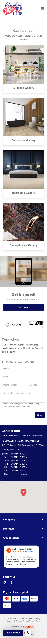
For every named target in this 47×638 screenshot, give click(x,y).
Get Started (23, 307)
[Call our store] (28, 633)
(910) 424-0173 (11, 449)
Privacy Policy (7, 406)
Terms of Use (34, 621)
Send (40, 415)
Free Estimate (13, 633)
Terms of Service (22, 406)
